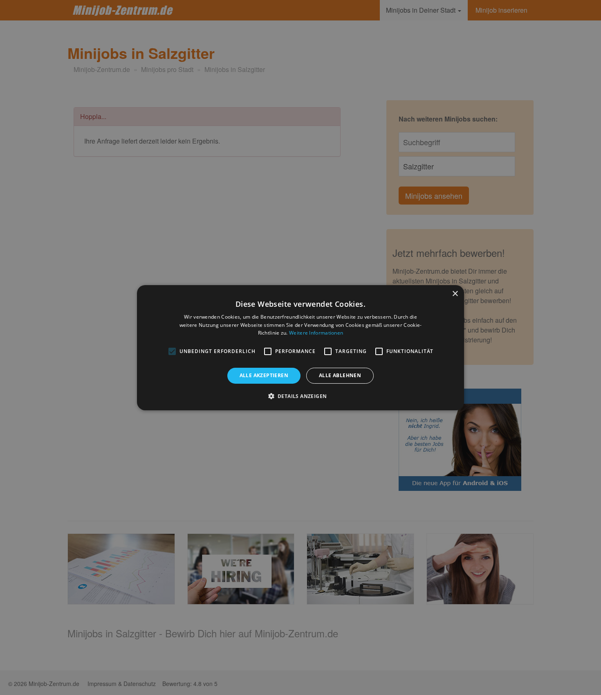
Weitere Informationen (316, 332)
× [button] (455, 293)
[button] (300, 396)
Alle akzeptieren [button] (264, 375)
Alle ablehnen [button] (340, 375)
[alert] (300, 347)
